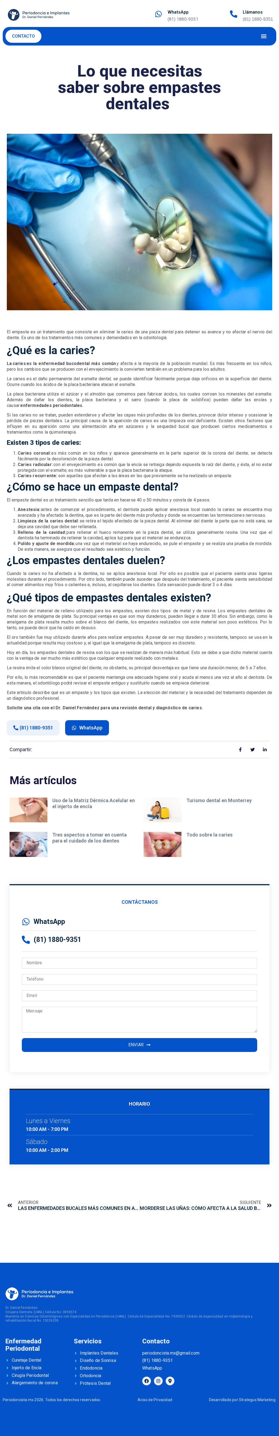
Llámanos (253, 12)
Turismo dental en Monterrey (219, 800)
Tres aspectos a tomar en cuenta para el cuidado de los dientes (89, 838)
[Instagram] (158, 1381)
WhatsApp (178, 12)
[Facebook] (146, 1381)
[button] (263, 36)
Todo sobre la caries (210, 835)
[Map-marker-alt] (170, 1381)
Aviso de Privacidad (155, 1400)
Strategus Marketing (257, 1400)
